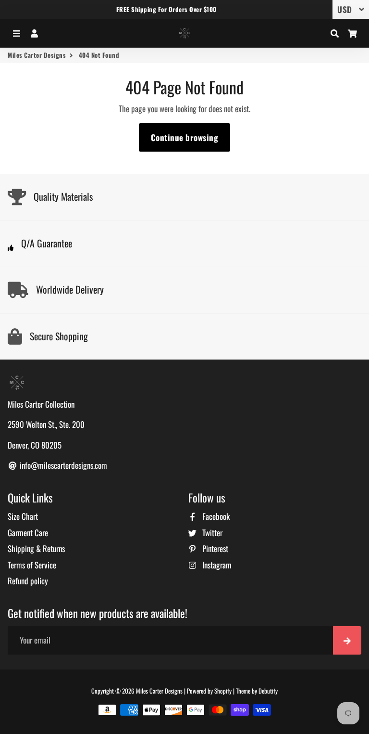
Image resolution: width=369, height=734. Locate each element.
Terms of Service (32, 565)
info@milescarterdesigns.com (62, 465)
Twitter (211, 533)
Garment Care (28, 533)
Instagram (216, 565)
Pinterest (214, 548)
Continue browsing (185, 137)
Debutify (268, 690)
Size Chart (23, 516)
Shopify (223, 690)
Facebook (215, 516)
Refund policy (28, 581)
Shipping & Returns (36, 548)
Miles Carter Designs (37, 55)
